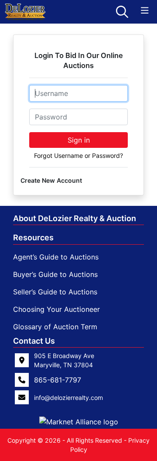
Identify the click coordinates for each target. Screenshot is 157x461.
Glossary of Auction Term (55, 326)
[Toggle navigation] (145, 10)
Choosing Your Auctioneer (56, 309)
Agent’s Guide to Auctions (56, 257)
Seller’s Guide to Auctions (55, 291)
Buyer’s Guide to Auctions (55, 274)
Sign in (79, 140)
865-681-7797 (57, 380)
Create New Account (51, 180)
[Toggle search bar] (122, 12)
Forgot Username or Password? (78, 155)
